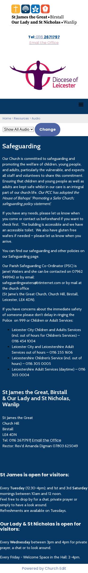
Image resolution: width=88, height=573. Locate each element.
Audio (36, 118)
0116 (40, 37)
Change (47, 129)
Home (7, 118)
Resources (21, 118)
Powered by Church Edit (44, 568)
